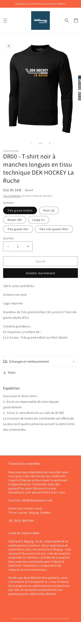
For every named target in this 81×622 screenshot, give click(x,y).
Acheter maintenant (40, 273)
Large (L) (38, 220)
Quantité (8, 238)
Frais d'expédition (12, 196)
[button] (5, 20)
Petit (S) (49, 210)
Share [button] (12, 372)
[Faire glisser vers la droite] (49, 143)
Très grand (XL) (18, 229)
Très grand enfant (20, 210)
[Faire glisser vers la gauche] (31, 143)
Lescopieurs (23, 618)
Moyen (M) (14, 220)
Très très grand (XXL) (54, 229)
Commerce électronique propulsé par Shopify (49, 618)
